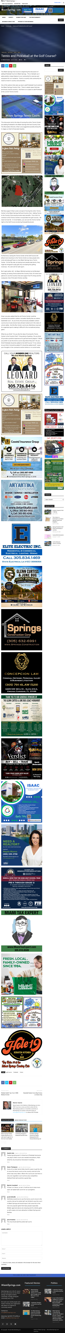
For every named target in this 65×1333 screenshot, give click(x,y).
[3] (54, 272)
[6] (21, 500)
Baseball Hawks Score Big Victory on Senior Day (32, 1094)
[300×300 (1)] (54, 312)
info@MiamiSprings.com (8, 1312)
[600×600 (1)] (21, 888)
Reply (8, 1162)
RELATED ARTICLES (7, 1120)
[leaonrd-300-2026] (54, 292)
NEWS (15, 52)
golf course (9, 1072)
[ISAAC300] (54, 114)
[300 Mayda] (54, 174)
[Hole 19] (21, 1049)
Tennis (21, 1072)
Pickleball (16, 1072)
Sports (19, 52)
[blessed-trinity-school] (54, 439)
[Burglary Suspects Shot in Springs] (48, 512)
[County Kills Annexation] (48, 536)
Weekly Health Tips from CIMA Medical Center (9, 1094)
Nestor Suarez (6, 59)
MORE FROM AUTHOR (21, 1120)
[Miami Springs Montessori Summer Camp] (21, 1012)
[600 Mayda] (21, 845)
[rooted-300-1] (54, 94)
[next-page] (5, 1142)
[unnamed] (21, 371)
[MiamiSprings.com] (11, 10)
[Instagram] (7, 1324)
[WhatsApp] (14, 65)
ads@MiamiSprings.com (12, 1318)
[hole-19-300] (54, 252)
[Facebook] (3, 65)
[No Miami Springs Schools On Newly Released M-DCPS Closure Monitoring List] (36, 1128)
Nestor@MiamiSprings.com (19, 1112)
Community (8, 26)
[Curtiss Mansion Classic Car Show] (48, 543)
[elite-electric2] (21, 543)
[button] (63, 2)
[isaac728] (43, 12)
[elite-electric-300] (54, 405)
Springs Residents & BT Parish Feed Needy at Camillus (58, 528)
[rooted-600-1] (21, 153)
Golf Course (10, 52)
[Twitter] (6, 65)
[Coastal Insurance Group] (21, 457)
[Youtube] (15, 1324)
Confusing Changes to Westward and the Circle (36, 1304)
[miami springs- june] (21, 974)
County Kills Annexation (58, 535)
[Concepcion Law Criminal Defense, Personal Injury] (21, 672)
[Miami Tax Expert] (21, 931)
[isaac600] (21, 802)
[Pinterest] (10, 65)
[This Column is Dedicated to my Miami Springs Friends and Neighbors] (48, 519)
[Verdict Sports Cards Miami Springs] (21, 759)
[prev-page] (2, 1142)
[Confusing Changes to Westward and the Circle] (21, 1128)
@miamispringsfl (44, 1275)
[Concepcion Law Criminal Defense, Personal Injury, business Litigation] (54, 331)
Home (2, 26)
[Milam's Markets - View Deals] (54, 154)
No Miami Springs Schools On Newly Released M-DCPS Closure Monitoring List (36, 1314)
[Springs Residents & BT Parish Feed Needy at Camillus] (48, 528)
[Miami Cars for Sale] (54, 458)
